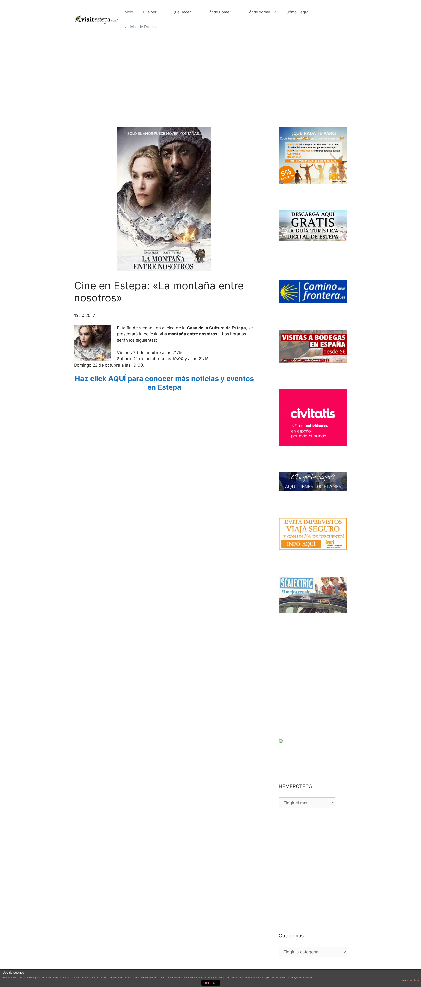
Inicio (128, 12)
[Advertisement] (210, 75)
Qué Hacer (181, 12)
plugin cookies (410, 980)
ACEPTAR (210, 983)
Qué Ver (150, 12)
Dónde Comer (219, 12)
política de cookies (254, 977)
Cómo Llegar (297, 12)
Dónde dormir (258, 12)
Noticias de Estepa (140, 26)
